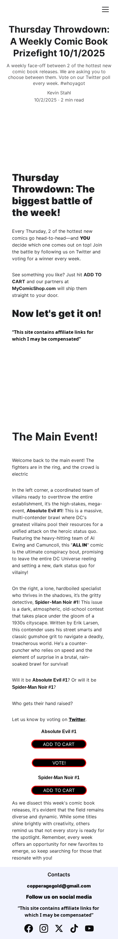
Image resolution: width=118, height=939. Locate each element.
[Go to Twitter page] (59, 928)
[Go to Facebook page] (28, 928)
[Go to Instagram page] (44, 928)
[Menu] (105, 9)
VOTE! (59, 763)
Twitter (77, 719)
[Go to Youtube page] (89, 928)
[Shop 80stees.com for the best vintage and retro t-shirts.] (59, 353)
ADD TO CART (58, 744)
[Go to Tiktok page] (74, 928)
